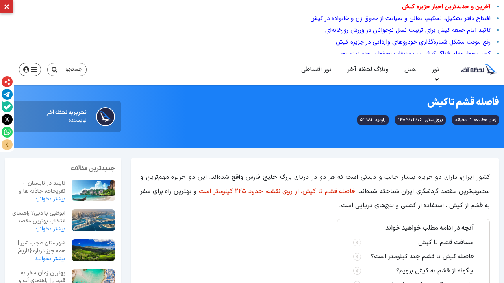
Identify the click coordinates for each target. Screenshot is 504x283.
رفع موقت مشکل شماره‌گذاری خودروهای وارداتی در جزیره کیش (413, 42)
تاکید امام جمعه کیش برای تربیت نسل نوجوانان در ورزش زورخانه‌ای (408, 30)
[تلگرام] (7, 94)
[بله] (7, 107)
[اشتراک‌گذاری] (7, 81)
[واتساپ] (7, 132)
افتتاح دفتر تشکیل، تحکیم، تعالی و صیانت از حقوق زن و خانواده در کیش (400, 18)
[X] (7, 119)
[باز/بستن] (7, 144)
